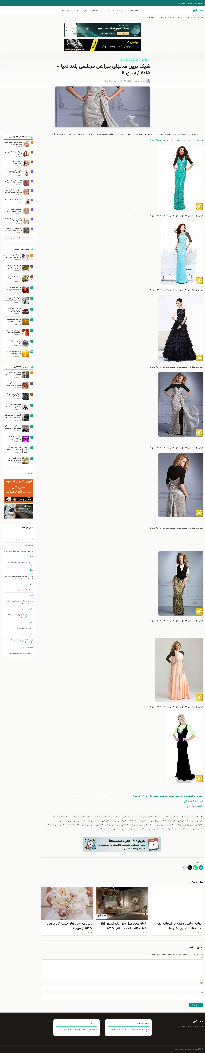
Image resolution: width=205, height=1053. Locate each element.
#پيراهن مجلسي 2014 (155, 817)
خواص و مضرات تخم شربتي (14, 342)
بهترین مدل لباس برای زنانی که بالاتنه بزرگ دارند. (13, 220)
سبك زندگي (96, 10)
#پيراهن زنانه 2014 (188, 817)
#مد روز (123, 829)
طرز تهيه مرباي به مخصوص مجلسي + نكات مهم (13, 288)
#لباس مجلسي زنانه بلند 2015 (192, 829)
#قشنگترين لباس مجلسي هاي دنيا (117, 825)
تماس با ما (65, 10)
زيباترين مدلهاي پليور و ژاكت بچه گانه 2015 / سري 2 (14, 172)
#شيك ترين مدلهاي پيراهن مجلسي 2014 (189, 825)
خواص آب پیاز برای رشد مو (25, 628)
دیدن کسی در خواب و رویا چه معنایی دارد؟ (20, 653)
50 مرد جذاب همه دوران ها (24, 590)
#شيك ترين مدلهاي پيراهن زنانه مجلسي (72, 821)
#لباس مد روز (134, 829)
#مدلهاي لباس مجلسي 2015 (109, 829)
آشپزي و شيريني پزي (119, 10)
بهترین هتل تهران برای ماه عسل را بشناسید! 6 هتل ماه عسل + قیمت (19, 641)
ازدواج (86, 10)
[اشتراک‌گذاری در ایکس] (189, 867)
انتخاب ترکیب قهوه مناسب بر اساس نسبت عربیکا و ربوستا (14, 384)
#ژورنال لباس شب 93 (119, 821)
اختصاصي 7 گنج (195, 806)
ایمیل (201, 992)
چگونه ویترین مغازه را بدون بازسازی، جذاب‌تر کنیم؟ (14, 395)
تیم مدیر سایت (140, 81)
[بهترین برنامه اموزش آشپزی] (18, 491)
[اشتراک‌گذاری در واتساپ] (195, 867)
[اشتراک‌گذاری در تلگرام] (201, 867)
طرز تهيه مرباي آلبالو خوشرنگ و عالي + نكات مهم (13, 310)
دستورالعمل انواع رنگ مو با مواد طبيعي (13, 153)
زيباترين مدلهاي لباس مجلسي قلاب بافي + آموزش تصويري (13, 182)
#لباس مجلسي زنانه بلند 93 (170, 829)
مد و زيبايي (76, 10)
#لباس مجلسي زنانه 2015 (56, 825)
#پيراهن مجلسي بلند (122, 817)
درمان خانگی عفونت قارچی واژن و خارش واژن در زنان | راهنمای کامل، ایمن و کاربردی (12, 256)
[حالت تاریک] (4, 3)
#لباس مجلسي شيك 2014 (150, 829)
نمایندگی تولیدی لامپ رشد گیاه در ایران (14, 438)
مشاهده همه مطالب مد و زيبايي (20, 238)
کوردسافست (130, 1029)
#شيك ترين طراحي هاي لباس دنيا (98, 821)
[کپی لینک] (184, 867)
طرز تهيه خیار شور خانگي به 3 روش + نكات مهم (13, 267)
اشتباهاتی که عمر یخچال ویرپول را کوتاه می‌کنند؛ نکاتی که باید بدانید (13, 427)
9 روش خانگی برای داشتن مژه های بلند (13, 201)
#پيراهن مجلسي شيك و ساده (82, 817)
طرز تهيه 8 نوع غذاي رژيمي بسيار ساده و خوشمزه (14, 277)
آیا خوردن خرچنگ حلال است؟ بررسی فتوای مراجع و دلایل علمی (20, 602)
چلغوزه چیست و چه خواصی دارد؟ (23, 540)
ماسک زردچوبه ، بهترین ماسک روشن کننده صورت (13, 143)
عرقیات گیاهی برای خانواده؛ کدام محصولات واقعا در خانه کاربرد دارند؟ (13, 459)
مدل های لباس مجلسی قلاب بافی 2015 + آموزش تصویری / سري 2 (14, 230)
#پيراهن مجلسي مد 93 (194, 821)
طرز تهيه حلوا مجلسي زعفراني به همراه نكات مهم (14, 320)
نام (201, 983)
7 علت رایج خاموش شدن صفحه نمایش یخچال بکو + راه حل (13, 373)
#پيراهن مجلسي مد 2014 (61, 817)
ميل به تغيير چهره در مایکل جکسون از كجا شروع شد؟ (20, 564)
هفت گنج (198, 1021)
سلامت (106, 10)
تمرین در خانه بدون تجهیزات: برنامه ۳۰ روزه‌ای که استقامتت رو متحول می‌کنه (19, 577)
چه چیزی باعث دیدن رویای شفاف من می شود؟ (18, 551)
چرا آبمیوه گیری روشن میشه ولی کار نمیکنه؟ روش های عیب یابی (14, 448)
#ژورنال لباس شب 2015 (137, 821)
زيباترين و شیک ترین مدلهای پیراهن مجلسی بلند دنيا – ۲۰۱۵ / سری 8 (176, 140)
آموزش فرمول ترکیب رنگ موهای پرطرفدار (15, 163)
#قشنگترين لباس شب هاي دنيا (141, 825)
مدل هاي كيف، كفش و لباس (130, 60)
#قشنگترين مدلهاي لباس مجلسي (92, 825)
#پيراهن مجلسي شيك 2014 (104, 817)
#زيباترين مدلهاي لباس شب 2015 (173, 821)
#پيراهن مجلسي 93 (139, 817)
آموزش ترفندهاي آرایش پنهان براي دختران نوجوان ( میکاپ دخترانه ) (14, 191)
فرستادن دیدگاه (196, 1005)
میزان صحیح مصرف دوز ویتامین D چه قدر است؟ (13, 352)
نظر (201, 957)
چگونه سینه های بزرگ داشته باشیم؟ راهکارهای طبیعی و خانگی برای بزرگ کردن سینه (13, 299)
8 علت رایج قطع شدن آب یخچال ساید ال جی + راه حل (13, 416)
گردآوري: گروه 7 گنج (193, 801)
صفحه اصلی (134, 10)
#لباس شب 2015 (73, 825)
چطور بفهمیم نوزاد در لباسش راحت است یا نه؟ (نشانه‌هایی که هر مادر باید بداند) (13, 406)
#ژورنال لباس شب (153, 821)
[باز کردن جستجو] (4, 10)
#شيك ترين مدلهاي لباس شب (163, 825)
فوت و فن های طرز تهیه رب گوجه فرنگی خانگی (13, 331)
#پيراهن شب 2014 (172, 817)
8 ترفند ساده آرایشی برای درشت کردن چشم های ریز (14, 210)
